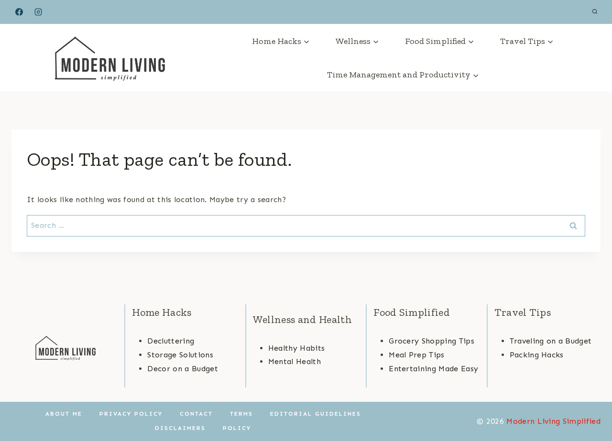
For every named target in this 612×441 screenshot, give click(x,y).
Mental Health (294, 361)
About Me (63, 413)
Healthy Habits (296, 348)
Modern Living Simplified (553, 421)
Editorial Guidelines (315, 413)
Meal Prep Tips (416, 354)
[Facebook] (19, 12)
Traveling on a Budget (551, 340)
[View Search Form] (595, 12)
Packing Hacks (537, 354)
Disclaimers (180, 428)
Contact (196, 413)
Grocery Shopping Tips (431, 340)
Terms (241, 413)
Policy (237, 428)
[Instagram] (38, 12)
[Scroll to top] (590, 404)
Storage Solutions (180, 354)
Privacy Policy (131, 413)
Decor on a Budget (182, 368)
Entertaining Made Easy (433, 368)
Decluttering (170, 340)
